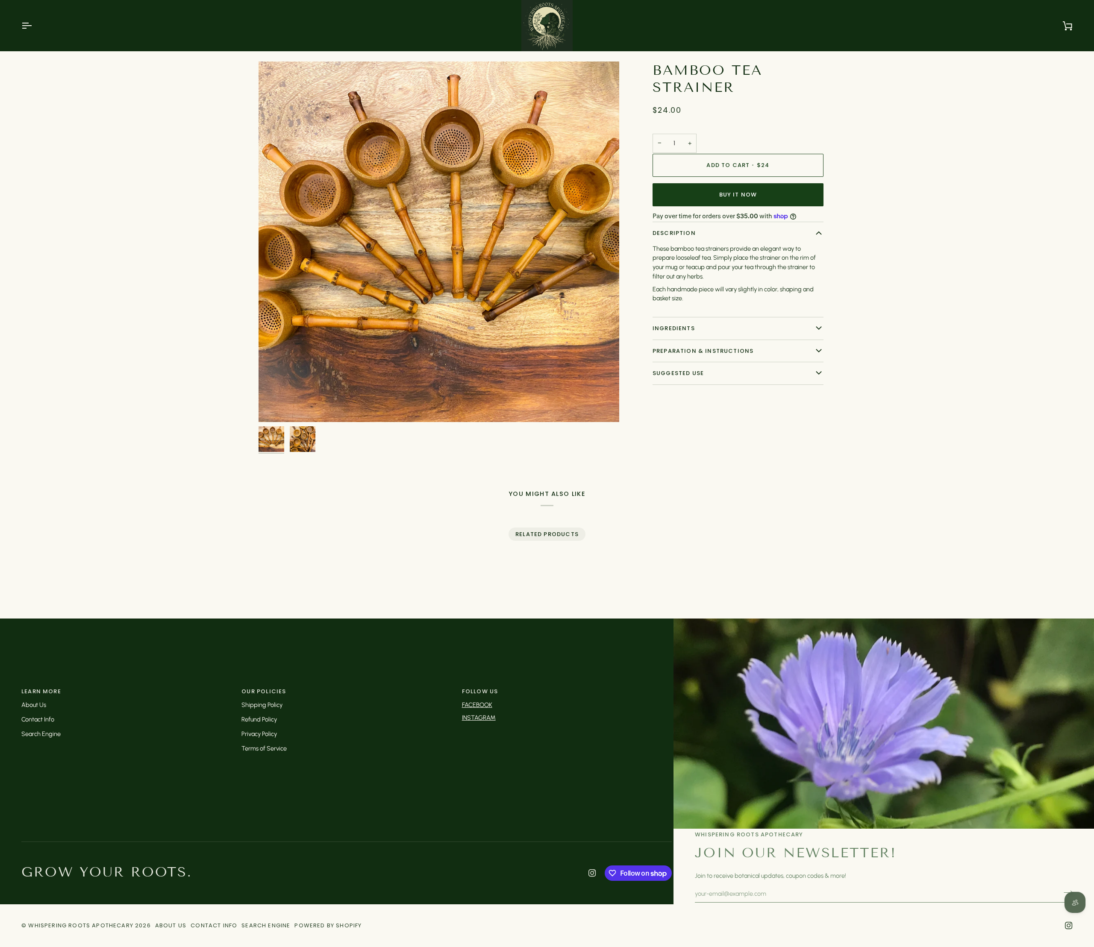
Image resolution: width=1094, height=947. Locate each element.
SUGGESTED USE (678, 373)
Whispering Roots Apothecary (80, 925)
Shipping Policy (261, 705)
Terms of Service (264, 748)
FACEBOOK (477, 705)
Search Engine (41, 734)
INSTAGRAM (479, 717)
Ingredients (674, 328)
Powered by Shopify (328, 925)
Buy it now (738, 195)
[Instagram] (592, 873)
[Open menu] (34, 25)
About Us (33, 705)
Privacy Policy (259, 734)
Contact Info (37, 719)
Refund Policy (259, 719)
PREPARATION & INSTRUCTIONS (703, 350)
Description (674, 233)
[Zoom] (439, 242)
